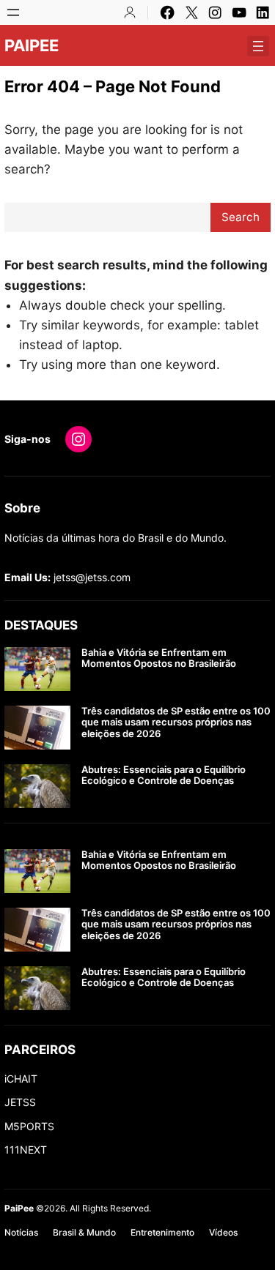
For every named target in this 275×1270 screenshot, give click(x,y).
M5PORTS (29, 1126)
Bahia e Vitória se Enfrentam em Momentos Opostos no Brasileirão (158, 658)
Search (240, 217)
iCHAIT (20, 1078)
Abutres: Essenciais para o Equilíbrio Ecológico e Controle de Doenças (163, 775)
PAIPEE (31, 45)
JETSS (20, 1102)
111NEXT (25, 1149)
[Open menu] (13, 12)
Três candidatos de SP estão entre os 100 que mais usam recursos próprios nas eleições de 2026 (176, 722)
